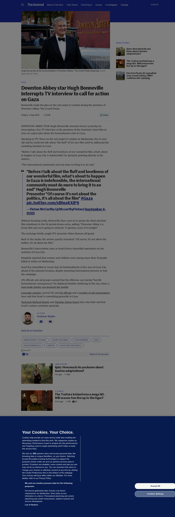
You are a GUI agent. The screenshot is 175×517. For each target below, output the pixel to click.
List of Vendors (31, 505)
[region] (87, 466)
